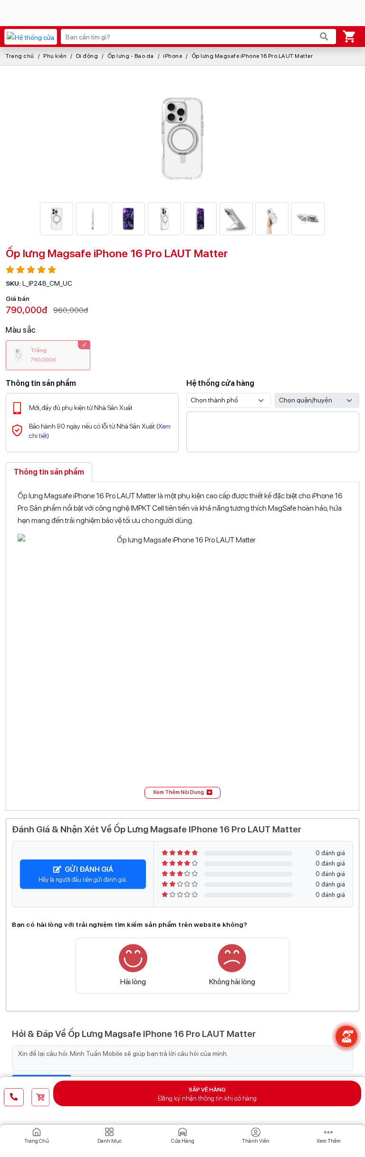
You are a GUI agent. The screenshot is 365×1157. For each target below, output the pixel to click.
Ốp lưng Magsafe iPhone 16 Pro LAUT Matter (252, 56)
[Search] (324, 36)
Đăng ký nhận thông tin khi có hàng (207, 1094)
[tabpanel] (182, 644)
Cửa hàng (182, 1141)
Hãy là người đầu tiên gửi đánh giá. (82, 874)
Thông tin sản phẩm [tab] (49, 471)
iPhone (172, 56)
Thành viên (255, 1141)
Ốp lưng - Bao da (130, 56)
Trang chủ (20, 56)
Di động (87, 56)
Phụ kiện (55, 56)
